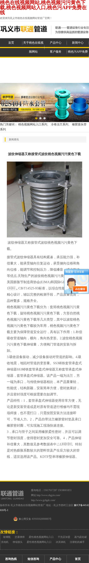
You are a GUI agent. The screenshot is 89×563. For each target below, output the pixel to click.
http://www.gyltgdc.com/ (43, 500)
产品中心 (55, 42)
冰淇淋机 (61, 542)
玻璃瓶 (7, 537)
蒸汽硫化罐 (80, 537)
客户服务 (55, 51)
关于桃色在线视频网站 (33, 47)
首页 (11, 42)
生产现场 (11, 69)
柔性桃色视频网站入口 (41, 537)
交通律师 (20, 537)
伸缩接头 (18, 542)
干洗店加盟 (64, 537)
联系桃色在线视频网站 (33, 74)
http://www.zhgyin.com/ (48, 495)
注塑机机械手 (77, 542)
